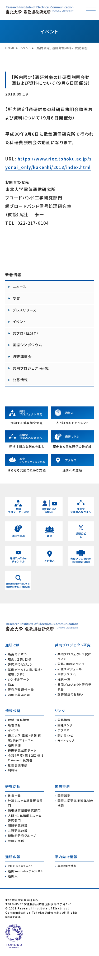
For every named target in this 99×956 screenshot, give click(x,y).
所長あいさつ (17, 654)
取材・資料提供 (19, 720)
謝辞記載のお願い (70, 694)
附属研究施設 (17, 825)
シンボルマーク (19, 679)
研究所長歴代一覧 (21, 689)
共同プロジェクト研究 (31, 368)
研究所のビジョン (20, 664)
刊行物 (13, 770)
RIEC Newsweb (20, 866)
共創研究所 (16, 841)
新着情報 (14, 725)
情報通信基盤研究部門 (24, 810)
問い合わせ (66, 735)
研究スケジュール (70, 669)
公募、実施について (71, 664)
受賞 (16, 298)
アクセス (64, 730)
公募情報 (20, 379)
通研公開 (14, 745)
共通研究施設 (17, 830)
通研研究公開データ (22, 750)
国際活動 (64, 795)
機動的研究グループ (22, 835)
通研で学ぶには (19, 695)
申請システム (67, 674)
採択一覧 (64, 679)
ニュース (20, 286)
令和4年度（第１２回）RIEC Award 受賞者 (26, 757)
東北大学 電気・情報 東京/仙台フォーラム (24, 737)
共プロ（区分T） (26, 333)
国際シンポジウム (27, 344)
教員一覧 (14, 795)
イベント (49, 31)
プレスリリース (25, 310)
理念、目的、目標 (19, 659)
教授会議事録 (17, 765)
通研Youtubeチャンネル (26, 871)
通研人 (13, 876)
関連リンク (65, 725)
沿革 (11, 684)
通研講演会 (22, 356)
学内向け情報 (67, 866)
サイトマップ (66, 740)
